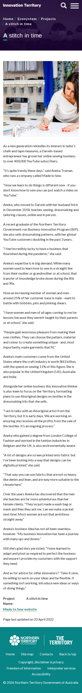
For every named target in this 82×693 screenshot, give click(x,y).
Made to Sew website (20, 609)
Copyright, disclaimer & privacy (41, 662)
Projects (48, 19)
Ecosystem (27, 19)
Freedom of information (24, 668)
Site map (27, 654)
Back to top (67, 654)
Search (63, 5)
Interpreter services (61, 668)
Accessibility (41, 674)
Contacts (46, 654)
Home (8, 19)
